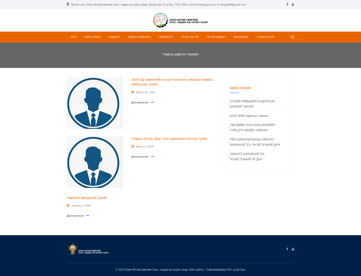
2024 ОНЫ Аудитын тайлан (249, 115)
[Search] (292, 37)
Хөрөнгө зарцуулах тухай (86, 198)
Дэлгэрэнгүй (139, 102)
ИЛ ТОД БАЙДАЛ (216, 37)
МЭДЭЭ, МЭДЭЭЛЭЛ (139, 37)
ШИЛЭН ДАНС (241, 37)
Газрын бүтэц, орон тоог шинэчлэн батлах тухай (169, 139)
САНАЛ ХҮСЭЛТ (266, 37)
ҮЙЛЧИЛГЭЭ (166, 37)
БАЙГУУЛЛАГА (93, 37)
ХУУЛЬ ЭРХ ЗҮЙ (190, 37)
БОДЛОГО (114, 37)
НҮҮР (73, 37)
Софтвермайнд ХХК (219, 269)
